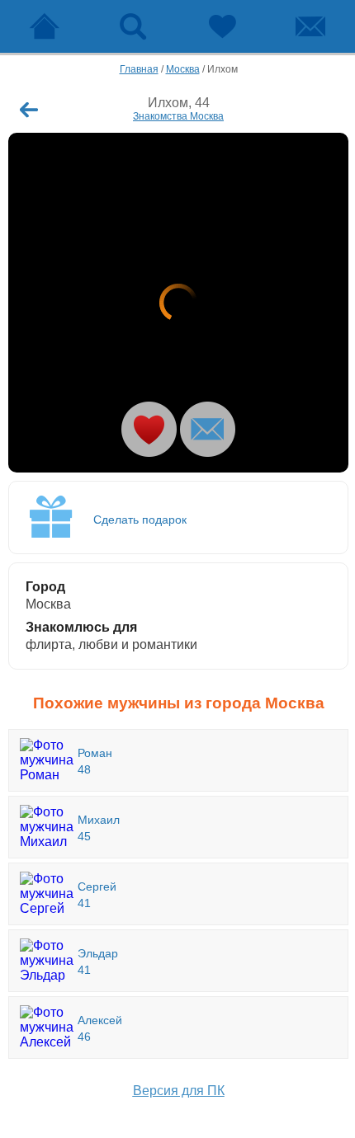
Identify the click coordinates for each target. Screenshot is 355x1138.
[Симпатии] (222, 26)
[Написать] (207, 429)
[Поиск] (133, 26)
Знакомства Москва (178, 116)
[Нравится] (149, 429)
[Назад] (29, 109)
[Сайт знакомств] (44, 26)
